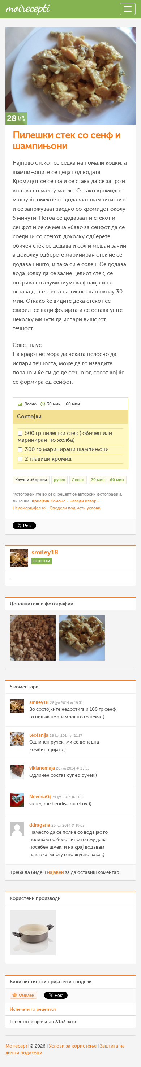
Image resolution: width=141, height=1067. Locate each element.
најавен (55, 872)
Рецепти (41, 561)
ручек (59, 480)
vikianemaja (42, 768)
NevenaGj (40, 796)
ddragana (39, 825)
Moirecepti (17, 1046)
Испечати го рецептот (33, 1009)
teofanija (38, 735)
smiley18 (44, 552)
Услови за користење (73, 1046)
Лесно (78, 480)
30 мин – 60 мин (107, 480)
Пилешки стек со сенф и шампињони (66, 140)
